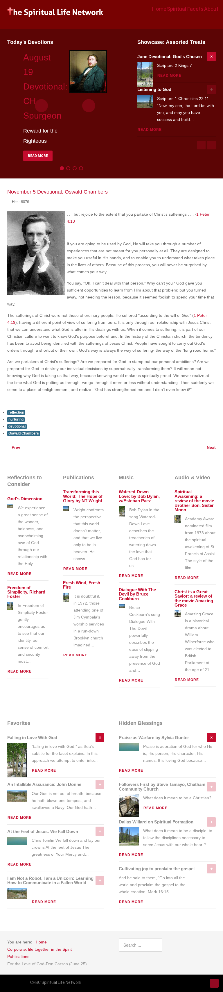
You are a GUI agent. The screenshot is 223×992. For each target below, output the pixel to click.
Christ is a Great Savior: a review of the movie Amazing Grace (194, 598)
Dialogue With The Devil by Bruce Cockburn (137, 594)
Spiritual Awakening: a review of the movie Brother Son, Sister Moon (194, 500)
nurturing (16, 419)
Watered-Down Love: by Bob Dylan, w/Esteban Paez (139, 496)
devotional (17, 426)
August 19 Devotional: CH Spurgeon (45, 86)
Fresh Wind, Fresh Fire (81, 584)
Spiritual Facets (185, 9)
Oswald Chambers (23, 433)
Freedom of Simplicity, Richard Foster (26, 592)
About (211, 9)
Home (159, 9)
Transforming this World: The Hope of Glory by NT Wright (82, 496)
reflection (16, 412)
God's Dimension (24, 498)
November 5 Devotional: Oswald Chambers (57, 192)
